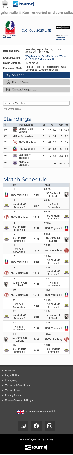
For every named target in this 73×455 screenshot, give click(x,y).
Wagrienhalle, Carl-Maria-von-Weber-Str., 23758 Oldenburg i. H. (46, 57)
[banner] (23, 4)
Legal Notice (12, 375)
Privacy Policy (13, 395)
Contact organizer (21, 89)
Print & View (17, 82)
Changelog (11, 380)
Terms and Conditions (17, 385)
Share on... (16, 75)
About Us (10, 370)
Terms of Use (12, 390)
